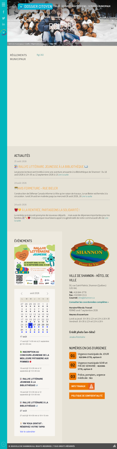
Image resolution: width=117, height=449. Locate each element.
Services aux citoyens (74, 6)
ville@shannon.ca (86, 297)
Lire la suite (63, 174)
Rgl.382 (40, 54)
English (68, 17)
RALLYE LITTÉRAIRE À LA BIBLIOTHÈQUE (34, 404)
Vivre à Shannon (53, 17)
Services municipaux (99, 6)
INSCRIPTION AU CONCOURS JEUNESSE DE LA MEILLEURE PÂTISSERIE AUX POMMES (34, 356)
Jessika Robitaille (77, 336)
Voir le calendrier (27, 431)
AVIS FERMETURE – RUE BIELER (38, 188)
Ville (57, 6)
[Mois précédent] (21, 293)
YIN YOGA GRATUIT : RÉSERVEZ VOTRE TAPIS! (32, 425)
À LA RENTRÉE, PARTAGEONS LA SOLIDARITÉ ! (50, 210)
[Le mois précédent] (47, 293)
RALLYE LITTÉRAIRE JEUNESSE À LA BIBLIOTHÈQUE (51, 167)
